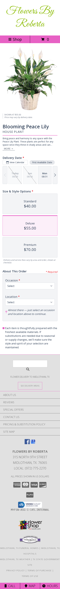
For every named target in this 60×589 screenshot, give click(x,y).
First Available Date (42, 162)
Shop (17, 39)
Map (31, 586)
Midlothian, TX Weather (15, 559)
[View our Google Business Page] (33, 443)
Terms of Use (30, 576)
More (7, 148)
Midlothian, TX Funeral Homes (19, 548)
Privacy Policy (15, 570)
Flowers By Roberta (30, 18)
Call (11, 586)
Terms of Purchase (40, 570)
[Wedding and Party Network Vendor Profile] (30, 542)
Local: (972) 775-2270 (30, 468)
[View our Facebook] (27, 443)
